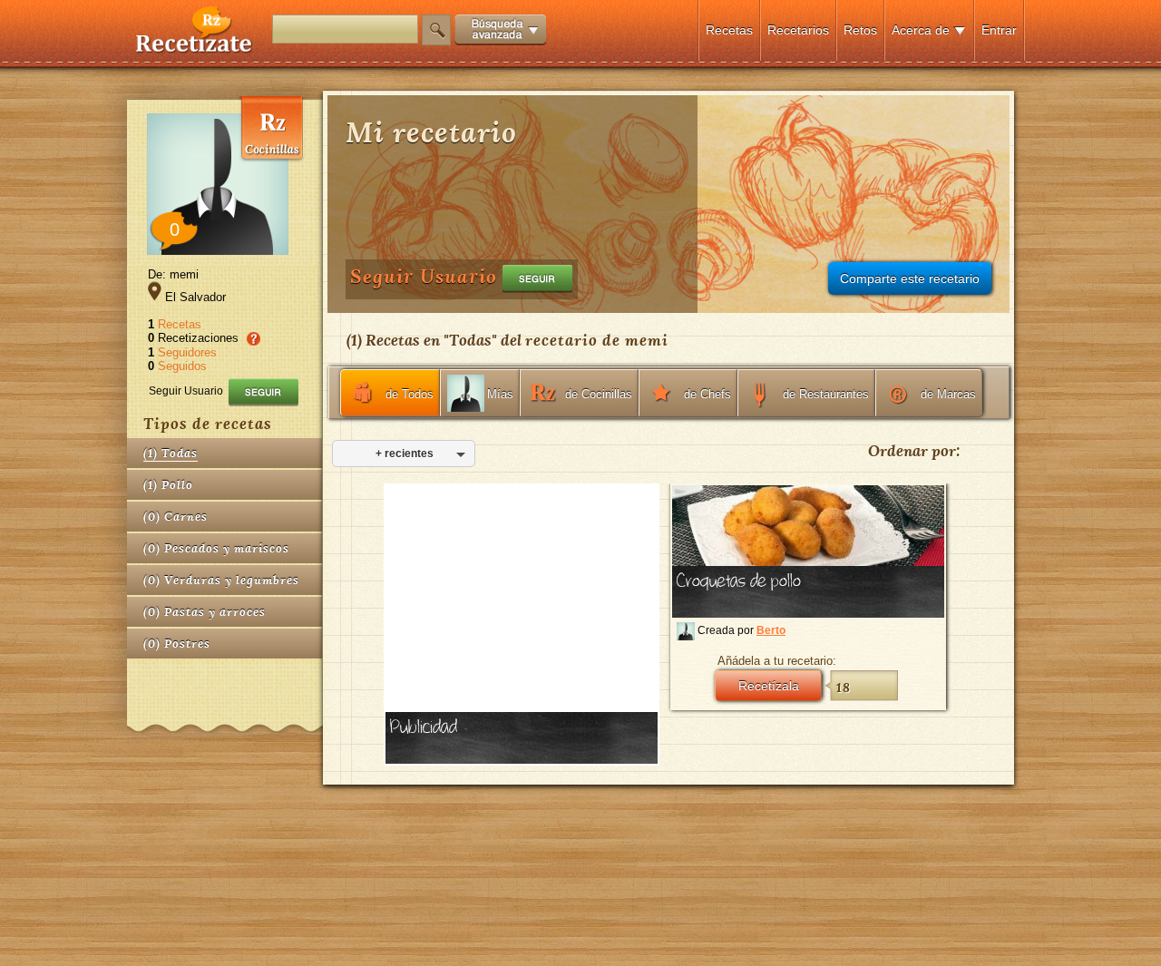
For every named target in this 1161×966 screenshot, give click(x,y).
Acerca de (921, 30)
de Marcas (948, 394)
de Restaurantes (826, 394)
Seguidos (182, 366)
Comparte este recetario (910, 278)
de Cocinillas (598, 394)
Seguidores (187, 352)
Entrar (999, 30)
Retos (860, 30)
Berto (770, 630)
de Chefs (707, 394)
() (170, 453)
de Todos (409, 394)
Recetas (729, 30)
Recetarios (798, 30)
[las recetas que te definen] (194, 48)
